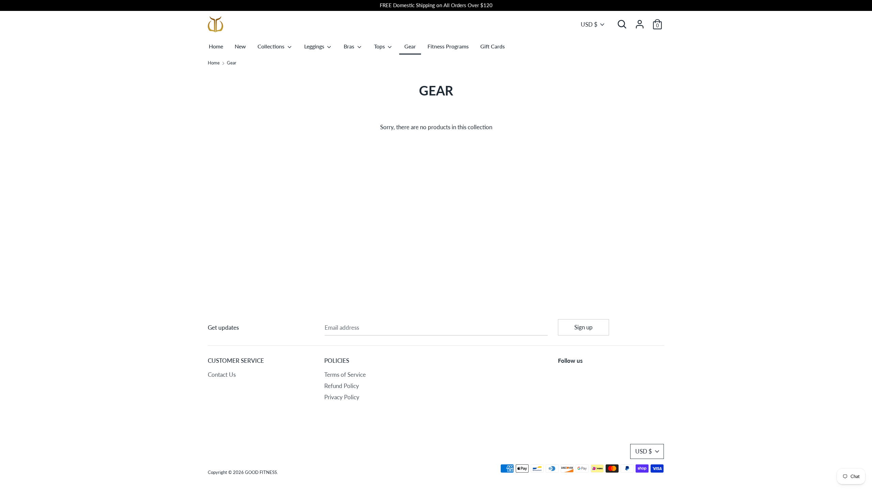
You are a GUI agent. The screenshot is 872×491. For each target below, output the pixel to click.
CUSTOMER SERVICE (236, 360)
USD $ (589, 24)
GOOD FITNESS (261, 472)
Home (216, 46)
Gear (410, 46)
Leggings (315, 46)
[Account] (640, 22)
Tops (380, 46)
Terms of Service (345, 374)
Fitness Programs (448, 46)
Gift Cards (492, 46)
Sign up (583, 327)
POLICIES (336, 360)
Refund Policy (341, 385)
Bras (350, 46)
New (240, 46)
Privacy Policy (341, 397)
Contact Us (222, 374)
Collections (272, 46)
